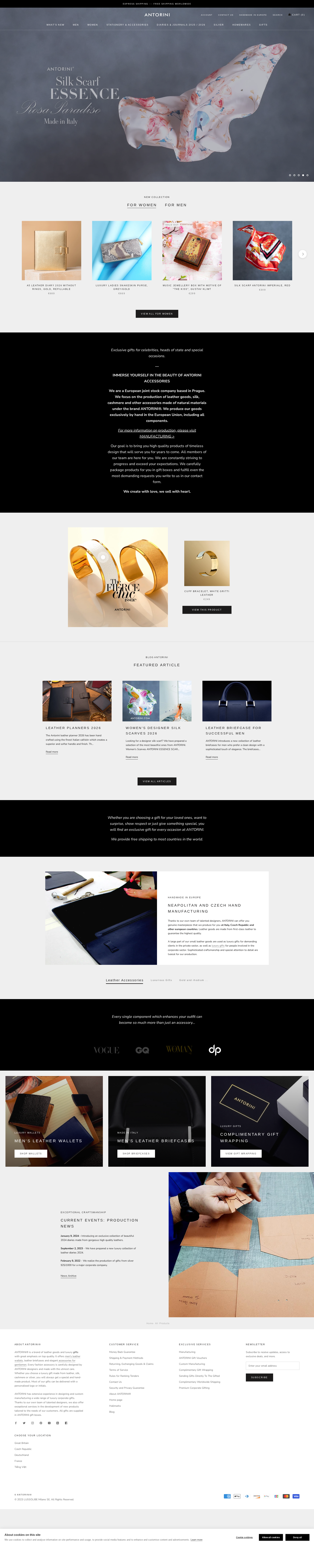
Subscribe (259, 1377)
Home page (115, 1400)
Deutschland (22, 1455)
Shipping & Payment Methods (126, 1358)
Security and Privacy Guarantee (126, 1388)
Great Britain (22, 1443)
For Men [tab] (176, 205)
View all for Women (157, 314)
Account (206, 15)
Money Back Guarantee (122, 1352)
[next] (303, 254)
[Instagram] (32, 1423)
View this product (207, 610)
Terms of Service (118, 1370)
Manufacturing (187, 1352)
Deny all (297, 1537)
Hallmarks (115, 1406)
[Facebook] (16, 1423)
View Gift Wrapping (241, 1153)
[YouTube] (49, 1423)
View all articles (157, 781)
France (18, 1461)
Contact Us (226, 15)
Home (149, 1323)
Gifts (263, 25)
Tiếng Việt (20, 1467)
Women (92, 25)
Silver (219, 25)
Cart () (298, 15)
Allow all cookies (271, 1537)
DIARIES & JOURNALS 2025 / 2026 (181, 25)
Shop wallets (31, 1153)
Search (278, 15)
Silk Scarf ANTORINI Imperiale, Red (262, 285)
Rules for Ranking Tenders (124, 1376)
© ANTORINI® (23, 1495)
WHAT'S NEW (56, 25)
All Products (162, 1323)
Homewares (241, 25)
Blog (111, 1412)
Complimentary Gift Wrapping (196, 1370)
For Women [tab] (142, 205)
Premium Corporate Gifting (194, 1388)
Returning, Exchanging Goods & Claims (131, 1364)
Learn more (196, 1539)
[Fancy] (66, 1423)
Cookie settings (244, 1537)
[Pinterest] (41, 1423)
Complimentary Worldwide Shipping (199, 1382)
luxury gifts (218, 945)
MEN (76, 25)
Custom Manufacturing (192, 1364)
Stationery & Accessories (127, 25)
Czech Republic (23, 1449)
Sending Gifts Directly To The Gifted (199, 1376)
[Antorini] (157, 15)
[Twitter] (24, 1423)
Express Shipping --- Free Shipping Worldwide (157, 4)
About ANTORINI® (120, 1394)
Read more (52, 752)
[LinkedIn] (57, 1423)
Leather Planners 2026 (73, 728)
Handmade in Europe (253, 15)
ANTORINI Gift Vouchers (193, 1358)
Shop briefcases (136, 1153)
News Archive (68, 1276)
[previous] (11, 254)
